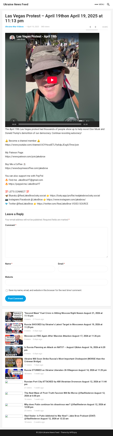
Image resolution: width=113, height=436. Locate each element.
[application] (52, 80)
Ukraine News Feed (15, 4)
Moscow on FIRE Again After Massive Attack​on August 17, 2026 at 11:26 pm (62, 336)
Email (61, 264)
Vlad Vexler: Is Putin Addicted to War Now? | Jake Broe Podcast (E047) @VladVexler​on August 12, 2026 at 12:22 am (59, 417)
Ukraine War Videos (14, 26)
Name (8, 264)
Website (9, 277)
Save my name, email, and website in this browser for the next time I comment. (45, 290)
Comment (10, 225)
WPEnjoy (73, 432)
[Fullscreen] (95, 124)
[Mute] (90, 124)
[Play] (9, 124)
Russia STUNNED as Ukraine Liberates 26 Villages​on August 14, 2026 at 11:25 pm (65, 370)
